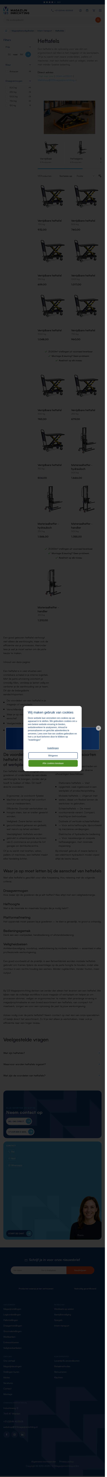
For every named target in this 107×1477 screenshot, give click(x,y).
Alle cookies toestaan (53, 763)
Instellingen (53, 748)
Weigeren (53, 755)
